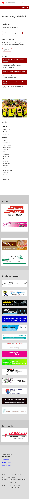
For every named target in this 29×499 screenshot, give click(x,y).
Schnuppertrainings (6, 462)
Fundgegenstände (6, 468)
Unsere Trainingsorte (7, 465)
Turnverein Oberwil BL (10, 2)
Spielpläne (7, 50)
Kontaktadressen (6, 459)
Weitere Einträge (7, 94)
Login (25, 2)
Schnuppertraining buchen (12, 33)
